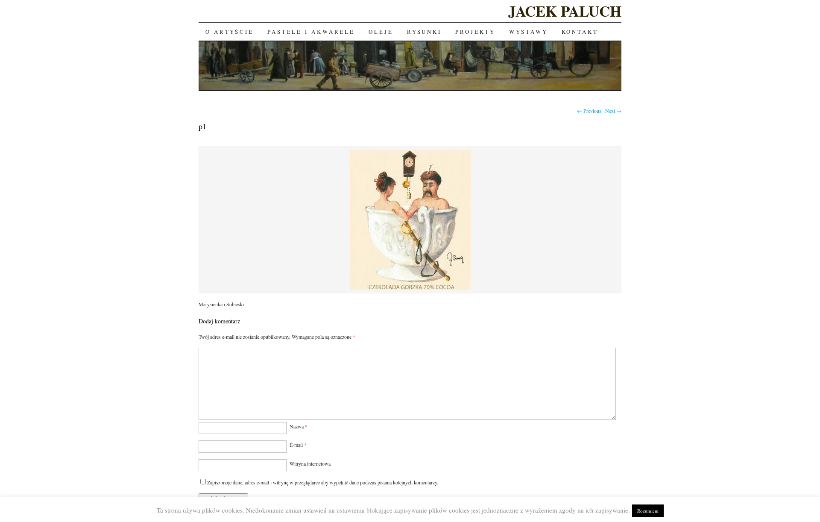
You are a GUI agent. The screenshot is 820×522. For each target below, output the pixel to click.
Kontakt (580, 31)
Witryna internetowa (310, 463)
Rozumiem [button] (648, 510)
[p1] (410, 288)
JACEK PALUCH (564, 11)
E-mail (298, 444)
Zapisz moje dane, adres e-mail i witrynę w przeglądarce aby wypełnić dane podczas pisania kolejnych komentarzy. (322, 482)
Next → (613, 110)
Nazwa (299, 426)
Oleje (381, 31)
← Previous (589, 110)
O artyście (229, 31)
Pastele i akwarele (311, 31)
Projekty (475, 31)
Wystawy (528, 31)
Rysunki (424, 31)
